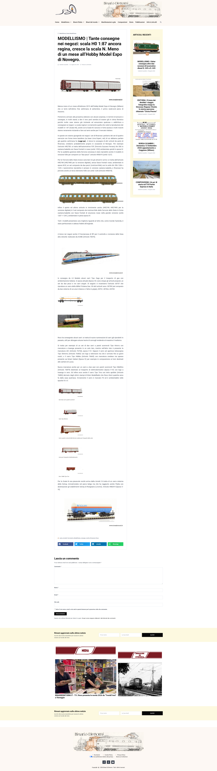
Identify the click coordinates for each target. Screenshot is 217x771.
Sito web (56, 602)
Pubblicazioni (140, 22)
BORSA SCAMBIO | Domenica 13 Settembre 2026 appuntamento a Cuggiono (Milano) (146, 146)
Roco (97, 538)
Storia (131, 22)
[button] (160, 22)
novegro (83, 538)
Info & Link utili (152, 22)
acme (61, 538)
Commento (57, 566)
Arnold (65, 538)
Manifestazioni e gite (108, 22)
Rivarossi (92, 538)
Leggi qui (81, 141)
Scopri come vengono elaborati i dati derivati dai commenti (98, 618)
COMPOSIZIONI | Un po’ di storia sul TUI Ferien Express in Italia (146, 184)
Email (56, 595)
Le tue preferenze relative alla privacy (102, 757)
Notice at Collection (122, 757)
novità (88, 538)
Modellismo (65, 22)
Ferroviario (70, 538)
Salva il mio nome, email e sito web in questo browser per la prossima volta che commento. (81, 609)
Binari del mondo (92, 22)
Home (57, 22)
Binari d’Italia (77, 22)
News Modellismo (71, 33)
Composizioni (122, 22)
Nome (56, 587)
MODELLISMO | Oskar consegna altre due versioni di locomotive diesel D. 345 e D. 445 (146, 64)
